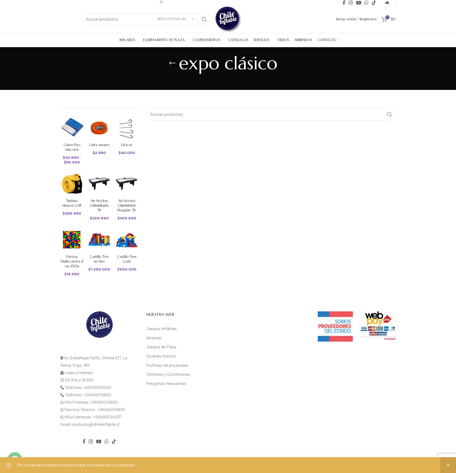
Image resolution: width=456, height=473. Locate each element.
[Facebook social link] (84, 441)
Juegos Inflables (161, 328)
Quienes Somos (161, 356)
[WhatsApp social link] (106, 441)
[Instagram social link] (90, 441)
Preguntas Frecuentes (166, 383)
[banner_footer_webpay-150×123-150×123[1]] (378, 325)
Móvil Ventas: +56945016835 (91, 402)
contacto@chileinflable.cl (95, 424)
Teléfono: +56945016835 (88, 395)
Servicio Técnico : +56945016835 (94, 409)
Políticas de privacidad (167, 365)
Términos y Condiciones (168, 374)
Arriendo (154, 338)
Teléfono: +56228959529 (88, 387)
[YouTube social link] (98, 441)
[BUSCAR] (204, 19)
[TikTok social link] (114, 441)
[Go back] (172, 63)
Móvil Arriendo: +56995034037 (93, 417)
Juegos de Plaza (161, 347)
